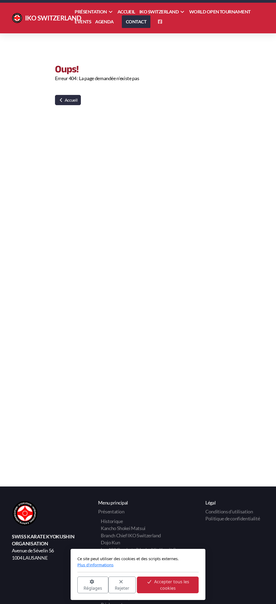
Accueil (70, 99)
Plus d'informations (95, 564)
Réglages (93, 588)
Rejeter (122, 588)
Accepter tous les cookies (171, 585)
